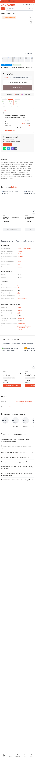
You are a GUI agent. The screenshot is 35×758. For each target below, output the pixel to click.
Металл (20, 251)
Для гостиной (21, 327)
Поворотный (21, 318)
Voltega (4, 371)
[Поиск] (32, 8)
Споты (14, 13)
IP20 (19, 312)
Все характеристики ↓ (11, 130)
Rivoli (23, 123)
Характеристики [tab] (7, 241)
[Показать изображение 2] (10, 59)
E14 (18, 287)
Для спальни (21, 326)
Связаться (7, 144)
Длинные (20, 256)
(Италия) (27, 123)
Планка (20, 310)
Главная (3, 13)
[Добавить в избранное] (31, 18)
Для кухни (28, 326)
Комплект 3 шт (13, 385)
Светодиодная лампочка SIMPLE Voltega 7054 (12, 374)
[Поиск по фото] (29, 8)
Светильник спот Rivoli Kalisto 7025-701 (11, 217)
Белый (19, 248)
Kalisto (28, 125)
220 (19, 292)
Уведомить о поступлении (18, 82)
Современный (21, 323)
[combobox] (20, 9)
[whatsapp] (4, 148)
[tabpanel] (17, 287)
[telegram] (8, 148)
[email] (15, 148)
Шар (19, 264)
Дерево (20, 266)
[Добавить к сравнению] (31, 21)
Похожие (29, 53)
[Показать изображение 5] (27, 59)
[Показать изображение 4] (21, 59)
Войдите (6, 77)
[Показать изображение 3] (16, 59)
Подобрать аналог (19, 87)
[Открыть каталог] (3, 8)
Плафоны (20, 259)
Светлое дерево (26, 248)
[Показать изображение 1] (4, 59)
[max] (12, 148)
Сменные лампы (22, 298)
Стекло (19, 253)
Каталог (9, 13)
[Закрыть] (33, 1)
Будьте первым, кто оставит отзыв (24, 402)
